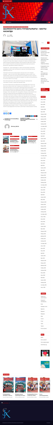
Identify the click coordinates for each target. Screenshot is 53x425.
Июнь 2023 (43, 192)
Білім (42, 304)
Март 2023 (43, 199)
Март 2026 (43, 111)
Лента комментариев (45, 342)
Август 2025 (43, 128)
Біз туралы (9, 22)
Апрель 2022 (43, 226)
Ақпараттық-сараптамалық (13, 136)
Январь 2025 (43, 146)
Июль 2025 (43, 131)
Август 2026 (43, 99)
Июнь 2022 (43, 221)
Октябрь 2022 (43, 211)
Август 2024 (43, 158)
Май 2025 (43, 136)
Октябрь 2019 (43, 282)
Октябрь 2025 (43, 124)
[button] (47, 22)
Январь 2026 (43, 116)
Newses (15, 422)
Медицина (43, 313)
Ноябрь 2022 (43, 209)
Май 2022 (43, 224)
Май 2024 (43, 165)
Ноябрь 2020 (43, 268)
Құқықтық (42, 309)
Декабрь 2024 (43, 148)
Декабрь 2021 (43, 236)
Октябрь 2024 (43, 153)
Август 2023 (43, 187)
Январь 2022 (43, 233)
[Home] (4, 22)
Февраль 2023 (43, 202)
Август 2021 (43, 246)
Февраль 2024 (43, 172)
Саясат (42, 318)
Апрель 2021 (43, 255)
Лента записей (43, 339)
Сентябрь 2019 (43, 285)
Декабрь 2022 (43, 207)
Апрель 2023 (43, 197)
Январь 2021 (43, 263)
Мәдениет (43, 311)
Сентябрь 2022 (44, 214)
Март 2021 (43, 258)
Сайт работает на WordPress (7, 422)
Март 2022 (43, 228)
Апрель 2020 (43, 280)
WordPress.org (44, 344)
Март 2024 (43, 170)
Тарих (42, 323)
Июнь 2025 (43, 133)
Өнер (42, 316)
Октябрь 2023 (43, 182)
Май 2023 (43, 194)
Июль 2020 (43, 272)
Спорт (42, 321)
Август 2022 (43, 216)
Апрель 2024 (43, 167)
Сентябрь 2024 (44, 155)
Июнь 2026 (43, 104)
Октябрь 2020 (43, 270)
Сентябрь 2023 (44, 185)
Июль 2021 (43, 248)
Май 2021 (42, 253)
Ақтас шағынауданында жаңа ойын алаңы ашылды (43, 396)
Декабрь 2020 (43, 265)
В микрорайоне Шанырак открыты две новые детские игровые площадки (7, 396)
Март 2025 (43, 141)
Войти (42, 337)
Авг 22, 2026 (12, 142)
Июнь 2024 (43, 163)
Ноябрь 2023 (43, 180)
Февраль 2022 (43, 231)
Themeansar (21, 422)
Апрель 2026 (43, 109)
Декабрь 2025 (43, 119)
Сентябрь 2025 (44, 126)
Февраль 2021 (43, 260)
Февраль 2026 (43, 114)
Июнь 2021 (43, 250)
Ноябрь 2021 (43, 238)
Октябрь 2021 (43, 241)
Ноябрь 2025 (43, 121)
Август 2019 (43, 287)
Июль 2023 (43, 189)
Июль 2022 (43, 219)
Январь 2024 (43, 175)
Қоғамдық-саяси (44, 306)
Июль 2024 (43, 160)
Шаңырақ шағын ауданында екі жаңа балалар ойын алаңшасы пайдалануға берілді (45, 60)
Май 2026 (43, 107)
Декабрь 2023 (43, 177)
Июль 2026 (43, 102)
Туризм (42, 326)
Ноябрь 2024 (43, 150)
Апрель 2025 (43, 138)
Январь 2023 (43, 204)
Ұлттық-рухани (44, 328)
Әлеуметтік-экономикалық (8, 379)
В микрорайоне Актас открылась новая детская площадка (45, 68)
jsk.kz (11, 35)
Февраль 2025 (43, 143)
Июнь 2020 (43, 275)
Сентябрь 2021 (43, 243)
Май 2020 (43, 277)
